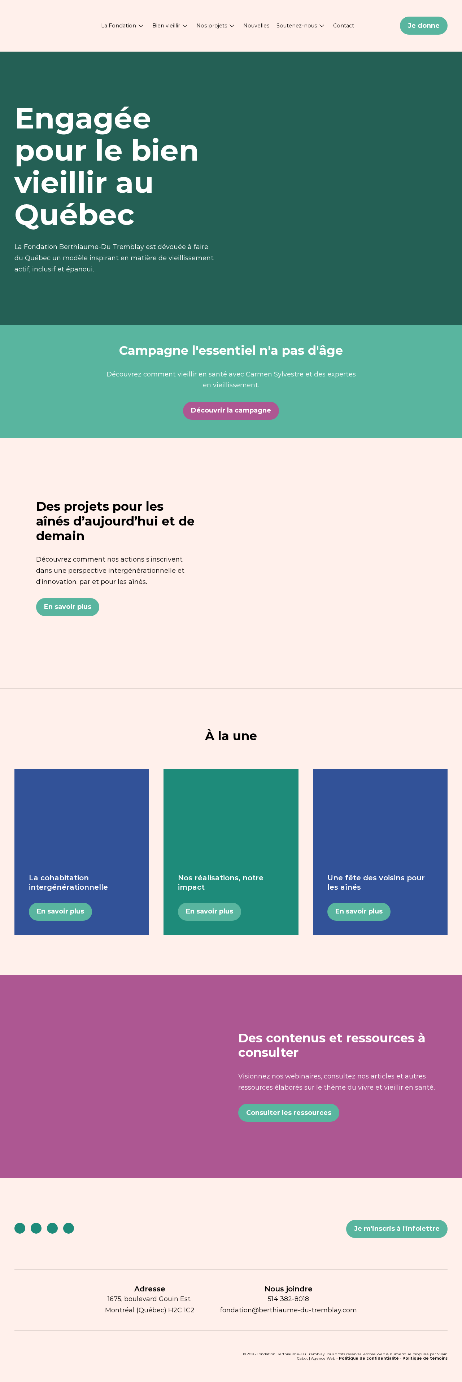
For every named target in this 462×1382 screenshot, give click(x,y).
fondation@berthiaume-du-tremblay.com (288, 1310)
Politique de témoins (425, 1358)
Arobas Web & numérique (387, 1354)
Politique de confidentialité (369, 1358)
